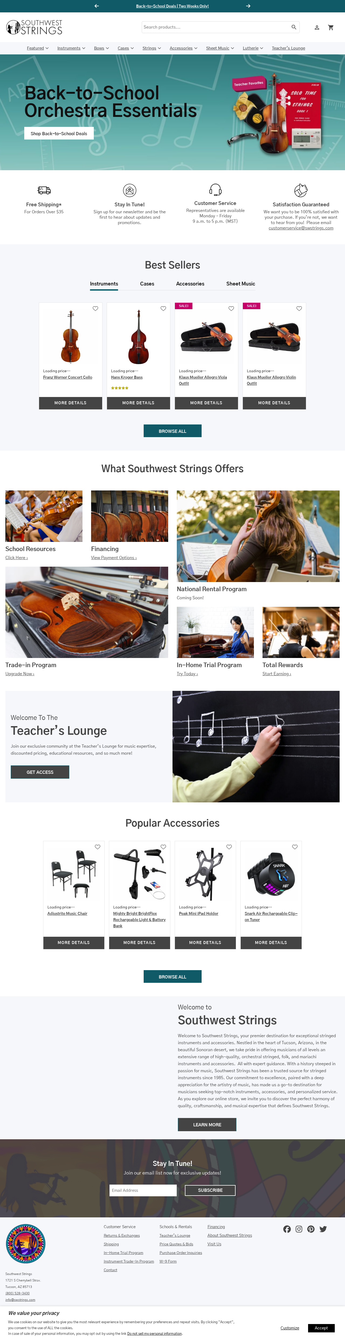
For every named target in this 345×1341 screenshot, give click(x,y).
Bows (99, 48)
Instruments (69, 48)
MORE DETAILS (70, 403)
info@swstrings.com (20, 1299)
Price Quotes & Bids (176, 1244)
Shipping (111, 1244)
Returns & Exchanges (122, 1236)
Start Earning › (277, 674)
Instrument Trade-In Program (129, 1261)
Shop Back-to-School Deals (59, 134)
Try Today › (187, 674)
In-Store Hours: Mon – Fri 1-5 (172, 6)
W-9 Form (168, 1261)
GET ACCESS (40, 772)
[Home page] (37, 27)
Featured (35, 48)
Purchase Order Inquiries (181, 1253)
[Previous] (97, 6)
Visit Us (214, 1244)
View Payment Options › (114, 558)
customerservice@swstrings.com (301, 228)
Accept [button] (321, 1328)
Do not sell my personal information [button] (154, 1334)
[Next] (247, 6)
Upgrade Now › (19, 674)
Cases (123, 48)
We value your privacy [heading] (33, 1313)
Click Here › (16, 558)
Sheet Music (217, 48)
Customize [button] (290, 1328)
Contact (110, 1270)
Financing (216, 1227)
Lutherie (250, 48)
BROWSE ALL (172, 431)
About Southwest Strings (230, 1236)
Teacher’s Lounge (288, 48)
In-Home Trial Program (123, 1253)
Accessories (181, 48)
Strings (149, 48)
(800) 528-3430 (17, 1293)
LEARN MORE (207, 1125)
